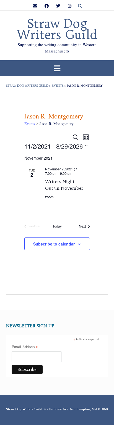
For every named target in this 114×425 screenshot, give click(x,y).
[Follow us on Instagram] (69, 6)
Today (57, 226)
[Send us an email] (35, 6)
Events (29, 123)
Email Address (25, 347)
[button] (57, 68)
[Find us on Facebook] (47, 6)
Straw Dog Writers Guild (57, 29)
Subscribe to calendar (54, 244)
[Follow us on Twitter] (58, 6)
